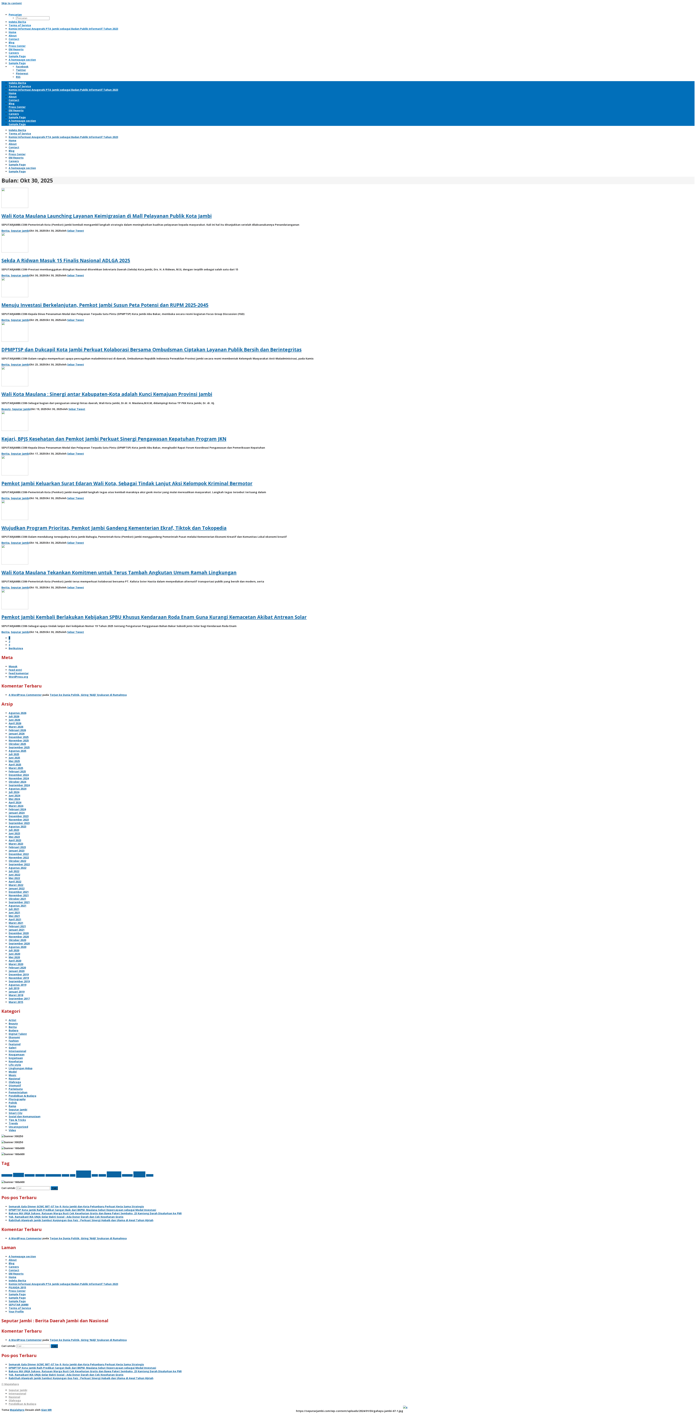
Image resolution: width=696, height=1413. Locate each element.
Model (13, 1071)
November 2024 (19, 778)
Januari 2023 (16, 850)
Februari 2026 (17, 730)
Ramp (12, 1106)
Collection (30, 1175)
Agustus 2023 (17, 826)
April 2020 (15, 960)
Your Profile (16, 1311)
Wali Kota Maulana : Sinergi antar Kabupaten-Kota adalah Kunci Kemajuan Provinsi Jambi (106, 394)
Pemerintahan (18, 1092)
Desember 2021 (19, 892)
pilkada (102, 1175)
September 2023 (19, 823)
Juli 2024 (14, 792)
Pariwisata (16, 1089)
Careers (14, 1266)
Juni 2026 (14, 720)
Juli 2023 (14, 830)
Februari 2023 (17, 847)
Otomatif (15, 1085)
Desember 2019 (19, 974)
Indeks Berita (17, 1280)
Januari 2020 (16, 971)
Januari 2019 (16, 991)
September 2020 (19, 943)
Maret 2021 (16, 923)
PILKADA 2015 (17, 1287)
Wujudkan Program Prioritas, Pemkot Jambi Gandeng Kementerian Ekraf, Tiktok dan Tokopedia (114, 528)
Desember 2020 (19, 933)
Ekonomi (14, 1037)
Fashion (14, 1040)
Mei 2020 (14, 957)
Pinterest (22, 73)
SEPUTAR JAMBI (18, 1304)
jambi (72, 1175)
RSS (18, 77)
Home (12, 1277)
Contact (14, 1270)
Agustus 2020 (17, 947)
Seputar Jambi (20, 230)
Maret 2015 (16, 1002)
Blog (11, 1263)
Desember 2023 (19, 816)
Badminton (6, 1175)
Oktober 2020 (17, 940)
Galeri (12, 1047)
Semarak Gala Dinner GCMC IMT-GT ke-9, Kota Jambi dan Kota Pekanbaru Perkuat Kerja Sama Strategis (76, 1206)
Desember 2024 (19, 775)
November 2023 (19, 819)
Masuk (13, 666)
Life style (15, 1065)
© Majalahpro (10, 1384)
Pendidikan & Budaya (22, 1096)
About (13, 1260)
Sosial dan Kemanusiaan (24, 1116)
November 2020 (19, 936)
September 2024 (19, 785)
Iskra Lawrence (53, 1175)
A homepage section (22, 1256)
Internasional (17, 1051)
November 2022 (19, 857)
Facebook (22, 66)
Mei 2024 (14, 799)
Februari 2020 (17, 967)
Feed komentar (19, 673)
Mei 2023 (14, 837)
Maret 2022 (16, 885)
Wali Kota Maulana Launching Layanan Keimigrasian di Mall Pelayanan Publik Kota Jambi (106, 216)
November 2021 (19, 895)
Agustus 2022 (17, 867)
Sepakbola (127, 1175)
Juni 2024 (14, 795)
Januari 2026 (16, 733)
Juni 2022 (14, 874)
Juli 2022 (14, 871)
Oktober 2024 (17, 781)
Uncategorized (18, 1126)
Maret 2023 (16, 843)
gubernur (40, 1175)
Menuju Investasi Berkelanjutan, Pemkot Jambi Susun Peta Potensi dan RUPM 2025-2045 (104, 305)
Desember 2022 (19, 854)
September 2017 (19, 998)
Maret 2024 (16, 806)
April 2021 (15, 919)
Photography (17, 1099)
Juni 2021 (14, 912)
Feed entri (15, 670)
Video (12, 1130)
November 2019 (19, 978)
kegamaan (16, 1058)
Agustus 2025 (17, 751)
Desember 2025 (19, 737)
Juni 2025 (14, 757)
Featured (14, 1044)
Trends (13, 1123)
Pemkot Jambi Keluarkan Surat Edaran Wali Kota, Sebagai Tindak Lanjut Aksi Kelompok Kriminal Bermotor (126, 483)
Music (12, 1075)
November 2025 (19, 740)
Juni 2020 (14, 954)
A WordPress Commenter (25, 695)
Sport (139, 1174)
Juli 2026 (14, 716)
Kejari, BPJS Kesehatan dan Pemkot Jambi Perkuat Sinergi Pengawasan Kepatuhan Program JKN (113, 439)
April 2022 (15, 881)
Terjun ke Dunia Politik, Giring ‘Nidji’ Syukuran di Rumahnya (88, 695)
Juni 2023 (14, 833)
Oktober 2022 (17, 861)
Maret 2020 (16, 964)
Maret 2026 (16, 726)
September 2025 (19, 747)
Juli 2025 (14, 754)
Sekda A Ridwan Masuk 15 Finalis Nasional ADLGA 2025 (65, 260)
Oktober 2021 (17, 898)
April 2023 (15, 840)
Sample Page (17, 1294)
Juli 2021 (14, 909)
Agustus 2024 (17, 788)
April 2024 (15, 802)
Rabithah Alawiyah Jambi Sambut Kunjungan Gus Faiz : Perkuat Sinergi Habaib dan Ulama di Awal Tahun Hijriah (81, 1220)
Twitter (21, 70)
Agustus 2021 (17, 905)
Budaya (13, 1030)
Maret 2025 (16, 768)
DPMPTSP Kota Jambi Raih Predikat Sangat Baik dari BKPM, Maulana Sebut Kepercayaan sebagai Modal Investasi (82, 1210)
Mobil (83, 1174)
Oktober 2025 (17, 744)
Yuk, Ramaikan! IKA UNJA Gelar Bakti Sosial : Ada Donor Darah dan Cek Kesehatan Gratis (66, 1216)
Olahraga (15, 1082)
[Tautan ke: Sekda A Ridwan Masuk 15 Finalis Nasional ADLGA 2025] (14, 251)
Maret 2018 (16, 995)
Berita (5, 230)
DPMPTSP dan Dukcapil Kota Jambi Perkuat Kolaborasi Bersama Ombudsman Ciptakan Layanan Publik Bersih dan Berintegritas (151, 349)
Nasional (14, 1078)
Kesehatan (16, 1061)
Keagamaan (16, 1054)
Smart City (15, 1113)
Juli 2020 (14, 950)
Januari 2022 (16, 888)
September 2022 (19, 864)
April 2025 (15, 764)
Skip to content (11, 3)
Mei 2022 (14, 878)
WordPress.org (18, 676)
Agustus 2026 (17, 713)
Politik (13, 1102)
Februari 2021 (17, 926)
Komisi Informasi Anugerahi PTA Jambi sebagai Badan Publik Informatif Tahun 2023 (63, 1284)
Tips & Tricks (17, 1120)
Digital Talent (18, 1034)
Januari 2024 (16, 812)
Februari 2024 (17, 809)
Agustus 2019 (17, 984)
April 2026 (15, 723)
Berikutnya (16, 648)
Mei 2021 (14, 916)
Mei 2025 (14, 761)
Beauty (6, 409)
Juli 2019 (14, 988)
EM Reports (16, 1273)
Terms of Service (20, 1308)
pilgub (95, 1175)
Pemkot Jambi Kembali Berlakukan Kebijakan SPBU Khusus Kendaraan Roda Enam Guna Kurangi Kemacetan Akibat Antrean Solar (154, 617)
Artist (12, 1020)
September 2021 (19, 902)
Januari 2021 (16, 929)
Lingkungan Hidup (20, 1068)
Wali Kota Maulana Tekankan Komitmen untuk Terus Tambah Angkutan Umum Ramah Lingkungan (119, 572)
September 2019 (19, 981)
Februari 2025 (17, 771)
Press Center (17, 1291)
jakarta (65, 1175)
